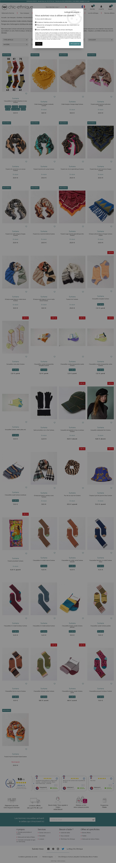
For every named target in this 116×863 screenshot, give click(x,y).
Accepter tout (75, 43)
